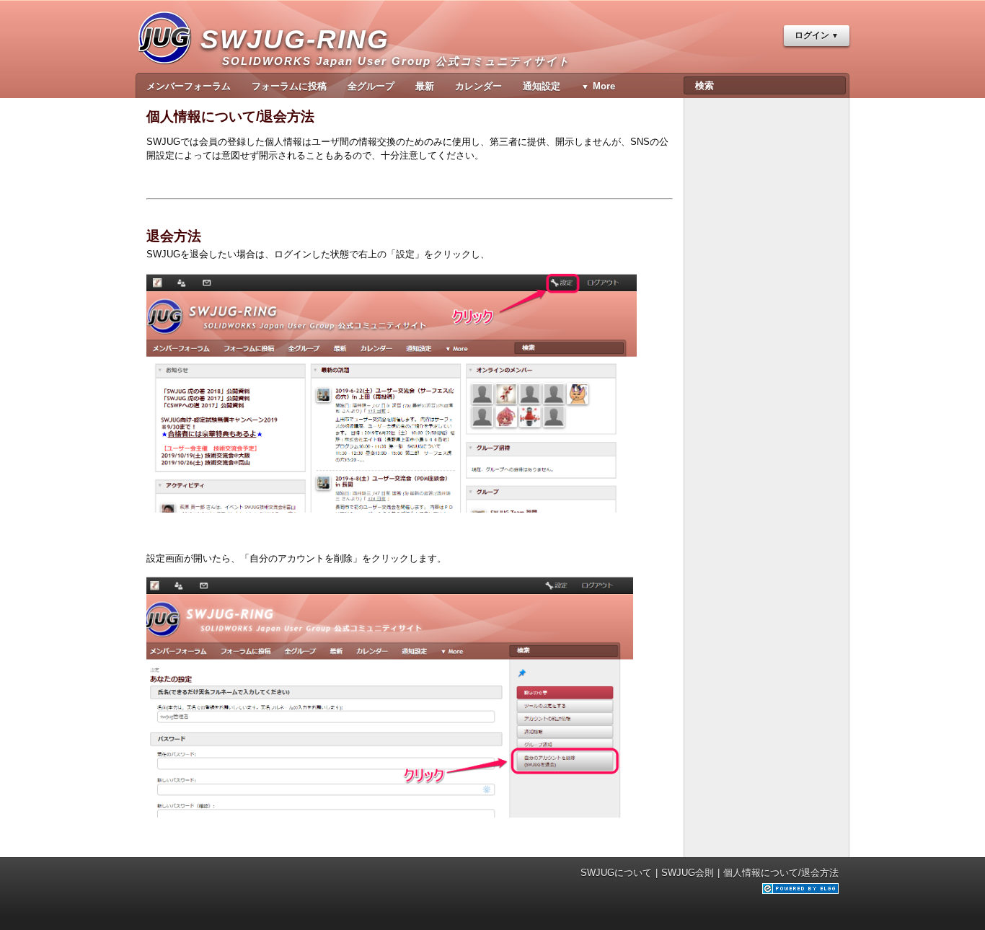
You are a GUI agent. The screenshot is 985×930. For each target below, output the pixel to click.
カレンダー (478, 86)
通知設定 (541, 86)
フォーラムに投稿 (289, 86)
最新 (424, 86)
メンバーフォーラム (188, 86)
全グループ (371, 86)
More (604, 86)
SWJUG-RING (300, 46)
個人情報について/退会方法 (781, 872)
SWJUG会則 (687, 872)
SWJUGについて (616, 872)
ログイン (812, 35)
